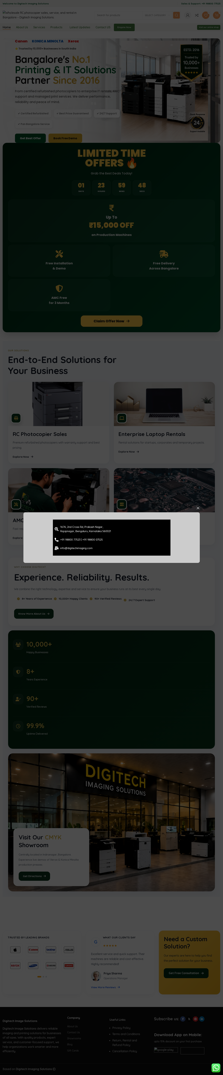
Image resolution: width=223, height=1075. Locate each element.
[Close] (198, 507)
